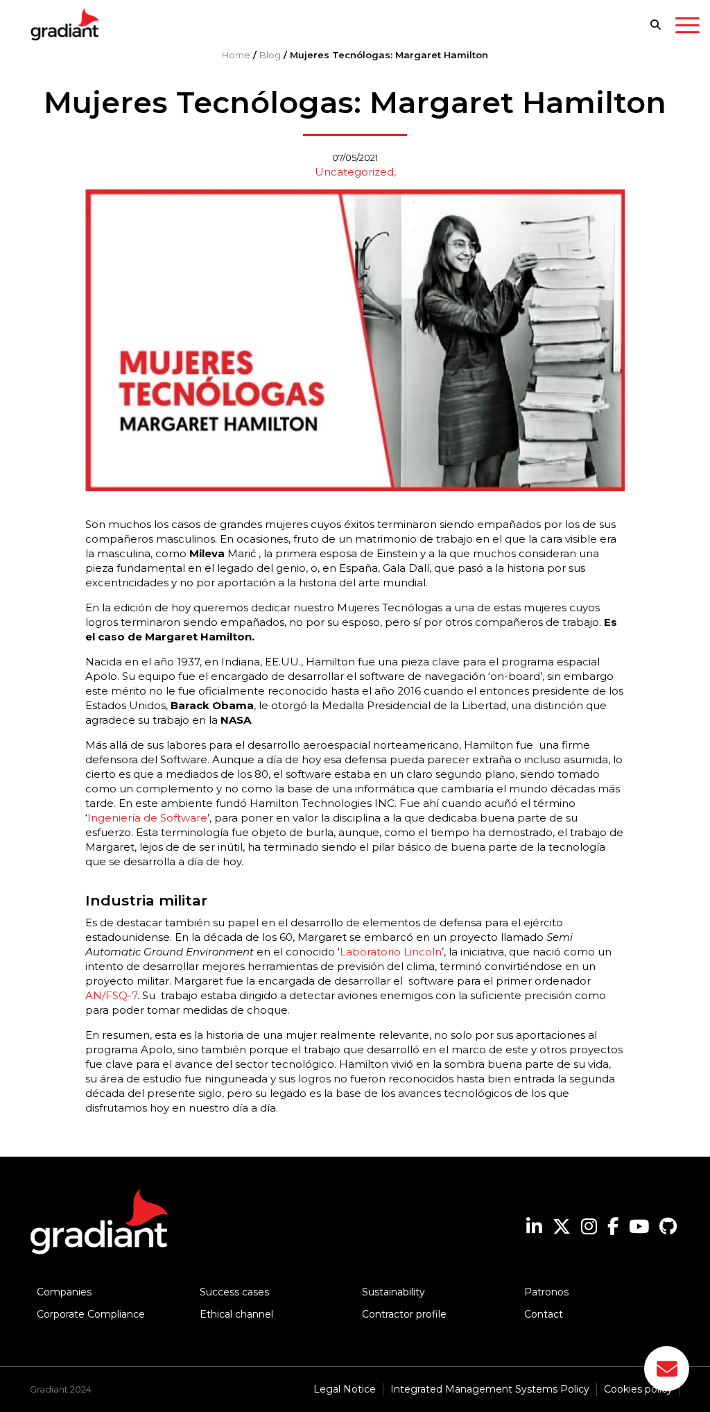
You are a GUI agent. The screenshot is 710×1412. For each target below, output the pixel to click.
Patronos (546, 1292)
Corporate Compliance (91, 1314)
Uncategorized (354, 171)
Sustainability (393, 1292)
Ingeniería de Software (147, 817)
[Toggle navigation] (687, 27)
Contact (543, 1314)
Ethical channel (236, 1314)
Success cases (234, 1292)
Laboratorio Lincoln (391, 951)
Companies (64, 1292)
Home (236, 54)
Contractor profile (404, 1314)
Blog (270, 54)
